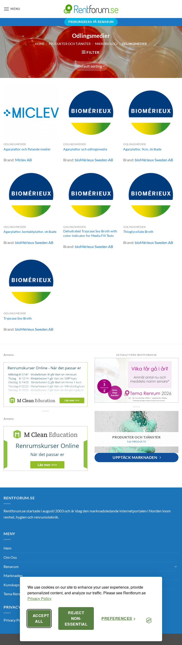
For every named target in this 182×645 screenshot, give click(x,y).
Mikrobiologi (106, 44)
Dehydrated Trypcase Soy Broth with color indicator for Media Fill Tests (90, 233)
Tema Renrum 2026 (19, 593)
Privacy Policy (39, 598)
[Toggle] (175, 566)
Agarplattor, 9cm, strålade (142, 149)
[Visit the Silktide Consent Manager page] (149, 620)
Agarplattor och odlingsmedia (85, 149)
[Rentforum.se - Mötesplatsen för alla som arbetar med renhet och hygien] (91, 9)
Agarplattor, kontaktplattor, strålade (30, 232)
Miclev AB (23, 160)
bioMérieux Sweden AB (94, 160)
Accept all (41, 618)
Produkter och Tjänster (70, 44)
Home (40, 44)
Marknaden (13, 575)
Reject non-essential (76, 618)
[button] (12, 9)
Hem (7, 548)
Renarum (11, 566)
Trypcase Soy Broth (18, 318)
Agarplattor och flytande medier (27, 149)
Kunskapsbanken (18, 584)
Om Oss (10, 557)
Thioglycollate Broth (138, 232)
